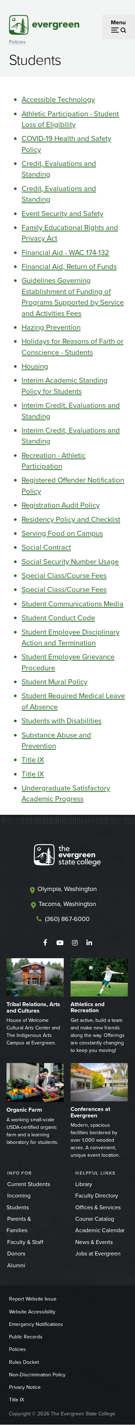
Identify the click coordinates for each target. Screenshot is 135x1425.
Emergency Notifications (36, 1324)
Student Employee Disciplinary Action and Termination (71, 637)
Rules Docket (24, 1362)
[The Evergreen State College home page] (67, 856)
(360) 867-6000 (67, 919)
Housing (35, 366)
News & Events (94, 1242)
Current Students (28, 1184)
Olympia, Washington (67, 888)
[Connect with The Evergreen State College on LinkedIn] (89, 943)
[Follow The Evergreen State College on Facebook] (45, 943)
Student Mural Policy (54, 681)
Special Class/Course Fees (64, 575)
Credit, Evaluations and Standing (59, 169)
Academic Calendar (100, 1230)
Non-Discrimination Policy (37, 1375)
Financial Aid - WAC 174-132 (65, 252)
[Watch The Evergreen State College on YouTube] (60, 943)
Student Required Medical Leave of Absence (73, 701)
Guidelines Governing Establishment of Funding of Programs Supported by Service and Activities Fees (73, 296)
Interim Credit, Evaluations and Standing (71, 410)
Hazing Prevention (51, 327)
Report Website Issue (33, 1299)
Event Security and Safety (62, 213)
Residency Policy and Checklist (71, 519)
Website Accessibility (32, 1312)
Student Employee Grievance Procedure (68, 662)
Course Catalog (94, 1219)
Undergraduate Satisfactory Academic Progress (66, 793)
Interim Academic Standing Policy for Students (65, 385)
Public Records (25, 1337)
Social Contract (46, 547)
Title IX (33, 759)
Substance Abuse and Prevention (56, 740)
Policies (17, 42)
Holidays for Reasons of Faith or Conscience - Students (72, 346)
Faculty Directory (96, 1195)
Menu (118, 22)
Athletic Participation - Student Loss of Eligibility (70, 119)
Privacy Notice (25, 1387)
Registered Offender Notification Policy (73, 485)
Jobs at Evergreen (98, 1253)
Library (83, 1184)
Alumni (16, 1265)
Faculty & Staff (25, 1242)
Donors (16, 1253)
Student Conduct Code (58, 617)
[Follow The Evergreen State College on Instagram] (74, 943)
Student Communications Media (72, 603)
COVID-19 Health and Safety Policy (66, 144)
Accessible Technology (58, 99)
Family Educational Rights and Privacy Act (70, 233)
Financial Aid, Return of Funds (69, 266)
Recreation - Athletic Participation (54, 460)
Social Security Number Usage (70, 561)
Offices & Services (98, 1207)
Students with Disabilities (62, 720)
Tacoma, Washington (67, 904)
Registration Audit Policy (61, 505)
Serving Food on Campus (62, 533)
